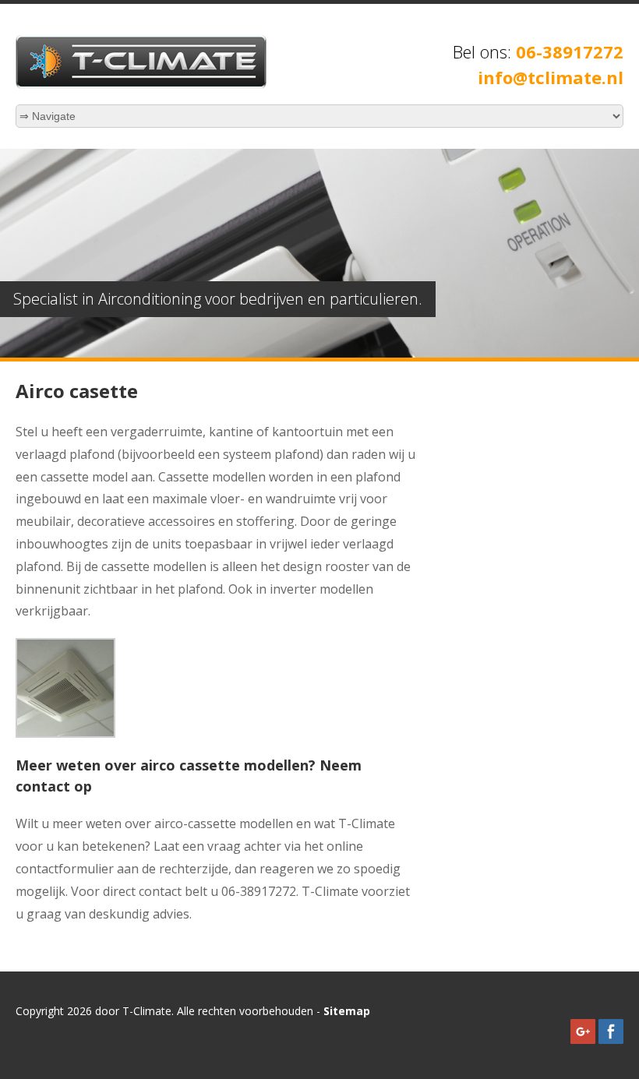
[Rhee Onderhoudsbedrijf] (141, 84)
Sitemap (346, 1010)
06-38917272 (569, 51)
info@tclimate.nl (550, 77)
